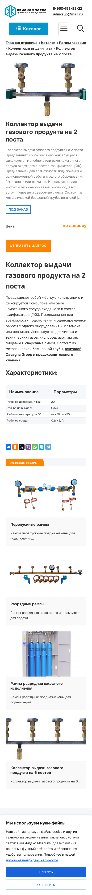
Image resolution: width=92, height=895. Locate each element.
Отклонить (46, 884)
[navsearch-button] (80, 29)
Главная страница (22, 42)
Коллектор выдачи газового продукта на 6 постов (36, 770)
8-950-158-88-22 (67, 8)
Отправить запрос (28, 246)
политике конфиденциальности (32, 860)
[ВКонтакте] (8, 447)
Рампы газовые (72, 42)
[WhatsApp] (35, 447)
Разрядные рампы (27, 603)
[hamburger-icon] (63, 29)
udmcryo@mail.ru (68, 14)
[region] (46, 855)
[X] (22, 447)
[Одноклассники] (15, 447)
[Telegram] (48, 447)
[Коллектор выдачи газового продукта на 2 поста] (46, 112)
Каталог (32, 29)
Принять (46, 872)
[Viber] (28, 447)
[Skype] (41, 447)
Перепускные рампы (29, 524)
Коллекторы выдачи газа (30, 48)
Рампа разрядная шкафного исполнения (36, 686)
